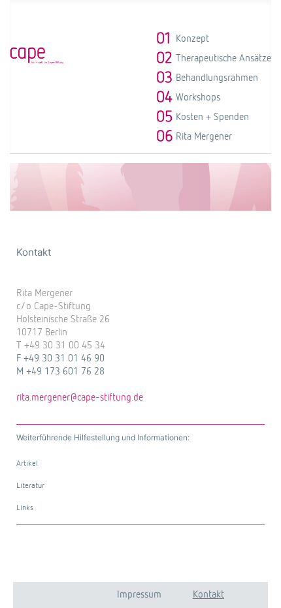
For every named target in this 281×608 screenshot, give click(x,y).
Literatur (30, 486)
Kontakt (208, 595)
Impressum (139, 595)
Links (24, 508)
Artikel (27, 464)
